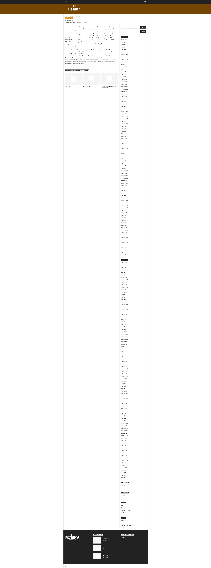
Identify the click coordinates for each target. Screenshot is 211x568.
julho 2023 (123, 128)
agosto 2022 (124, 156)
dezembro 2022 (124, 146)
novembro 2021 (124, 178)
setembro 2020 (124, 212)
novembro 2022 (124, 148)
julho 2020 (123, 217)
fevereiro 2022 (124, 170)
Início (66, 16)
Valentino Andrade (71, 22)
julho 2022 (123, 158)
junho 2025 (123, 71)
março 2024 (124, 109)
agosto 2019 (124, 245)
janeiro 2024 (124, 114)
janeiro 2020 (124, 232)
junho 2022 (123, 160)
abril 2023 (123, 136)
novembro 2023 (124, 118)
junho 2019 (123, 250)
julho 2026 (123, 42)
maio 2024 (123, 104)
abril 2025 (123, 76)
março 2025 (124, 79)
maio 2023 (123, 133)
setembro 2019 (124, 242)
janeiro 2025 (124, 84)
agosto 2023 (124, 126)
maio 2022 (123, 163)
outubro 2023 (124, 121)
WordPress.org (124, 512)
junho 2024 (123, 101)
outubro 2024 (124, 91)
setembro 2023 (124, 123)
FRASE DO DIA (68, 86)
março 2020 (124, 227)
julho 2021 (123, 188)
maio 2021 (123, 193)
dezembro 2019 (124, 235)
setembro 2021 (124, 183)
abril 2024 (123, 106)
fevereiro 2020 (124, 230)
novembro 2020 (124, 207)
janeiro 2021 (124, 203)
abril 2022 (123, 165)
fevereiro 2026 (124, 54)
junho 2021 (123, 190)
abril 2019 (123, 254)
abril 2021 (123, 195)
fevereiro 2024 (124, 111)
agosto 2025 (124, 67)
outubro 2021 (124, 180)
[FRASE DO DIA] (73, 79)
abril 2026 (123, 49)
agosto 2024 (124, 96)
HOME (66, 2)
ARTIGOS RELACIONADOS (72, 70)
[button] (145, 2)
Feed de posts (124, 507)
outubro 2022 (124, 151)
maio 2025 (123, 74)
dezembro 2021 (124, 175)
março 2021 (124, 198)
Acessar (123, 505)
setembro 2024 (124, 94)
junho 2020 (123, 220)
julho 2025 (123, 69)
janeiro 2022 (124, 173)
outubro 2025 (124, 62)
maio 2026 (123, 47)
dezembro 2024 (124, 86)
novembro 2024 (124, 89)
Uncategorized (71, 16)
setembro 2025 (124, 64)
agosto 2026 (124, 39)
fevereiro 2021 (124, 200)
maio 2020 (123, 222)
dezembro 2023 (124, 116)
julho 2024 (123, 99)
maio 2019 (123, 252)
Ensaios (123, 485)
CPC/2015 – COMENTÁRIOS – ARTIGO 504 (108, 87)
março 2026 (124, 52)
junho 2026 (123, 44)
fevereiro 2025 (124, 81)
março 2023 (124, 138)
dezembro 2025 (124, 57)
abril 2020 (123, 225)
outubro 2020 (124, 210)
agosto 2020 (124, 215)
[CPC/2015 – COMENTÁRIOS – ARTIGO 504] (109, 79)
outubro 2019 (124, 240)
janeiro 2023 (124, 143)
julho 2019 (123, 247)
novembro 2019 (124, 237)
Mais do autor (84, 70)
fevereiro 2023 (124, 141)
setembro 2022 (124, 153)
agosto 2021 (124, 185)
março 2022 (124, 168)
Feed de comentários (126, 510)
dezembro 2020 (124, 205)
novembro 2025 (124, 59)
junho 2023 (123, 131)
